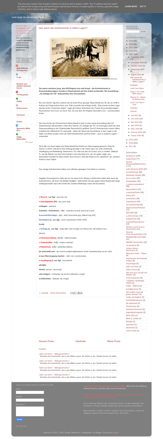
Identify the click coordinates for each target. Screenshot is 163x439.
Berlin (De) (130, 315)
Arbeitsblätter (131, 181)
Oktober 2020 (136, 66)
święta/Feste (131, 219)
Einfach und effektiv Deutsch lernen (24, 86)
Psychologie (131, 264)
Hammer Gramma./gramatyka (134, 233)
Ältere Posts (113, 341)
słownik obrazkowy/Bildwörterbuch (136, 164)
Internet (133, 111)
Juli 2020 (135, 115)
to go (19, 77)
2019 (131, 140)
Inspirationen (131, 202)
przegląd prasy (132, 289)
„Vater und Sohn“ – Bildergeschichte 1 (54, 361)
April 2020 (135, 125)
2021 (131, 51)
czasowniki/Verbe (133, 192)
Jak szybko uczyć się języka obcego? (134, 293)
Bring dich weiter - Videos (136, 253)
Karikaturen (130, 156)
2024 (131, 41)
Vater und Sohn (132, 267)
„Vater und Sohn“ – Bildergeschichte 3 (54, 375)
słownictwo (130, 328)
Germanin (21, 115)
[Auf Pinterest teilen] (81, 293)
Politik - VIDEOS (132, 286)
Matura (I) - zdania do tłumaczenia (137, 98)
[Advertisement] (79, 318)
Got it (143, 6)
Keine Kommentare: (58, 293)
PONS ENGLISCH (21, 138)
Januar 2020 (136, 135)
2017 (131, 146)
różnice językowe (133, 278)
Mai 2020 (135, 122)
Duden (19, 122)
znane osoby (131, 331)
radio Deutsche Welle (134, 169)
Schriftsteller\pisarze (134, 300)
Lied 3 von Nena (137, 88)
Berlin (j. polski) (132, 318)
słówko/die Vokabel (133, 175)
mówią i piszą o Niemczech (132, 249)
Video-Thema (131, 270)
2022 (131, 48)
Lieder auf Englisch (133, 297)
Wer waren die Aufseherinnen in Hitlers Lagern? (63, 28)
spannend (130, 325)
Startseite (80, 341)
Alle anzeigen (29, 142)
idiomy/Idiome (131, 189)
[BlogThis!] (74, 293)
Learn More (131, 6)
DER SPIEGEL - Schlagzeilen (23, 69)
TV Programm (22, 95)
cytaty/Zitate (131, 159)
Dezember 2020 (137, 57)
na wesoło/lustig (132, 205)
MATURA (129, 213)
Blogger (116, 433)
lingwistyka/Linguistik (134, 312)
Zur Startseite (21, 426)
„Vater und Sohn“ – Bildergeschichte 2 (54, 354)
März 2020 (135, 129)
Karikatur (42, 349)
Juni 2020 (135, 119)
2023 (131, 44)
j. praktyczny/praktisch (135, 184)
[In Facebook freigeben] (79, 293)
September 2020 (137, 69)
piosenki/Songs (132, 172)
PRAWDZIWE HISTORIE (136, 237)
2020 (131, 54)
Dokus (128, 195)
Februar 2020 (136, 132)
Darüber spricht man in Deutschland (135, 228)
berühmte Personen (134, 309)
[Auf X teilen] (76, 293)
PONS (19, 101)
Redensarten (22, 108)
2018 (131, 143)
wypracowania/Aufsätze (135, 208)
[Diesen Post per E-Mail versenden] (71, 293)
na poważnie (131, 245)
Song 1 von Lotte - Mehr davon (137, 93)
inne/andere (131, 198)
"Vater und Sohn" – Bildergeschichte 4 (54, 368)
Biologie (129, 321)
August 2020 (136, 75)
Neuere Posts (46, 341)
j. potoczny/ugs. (132, 216)
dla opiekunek (131, 303)
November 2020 (137, 63)
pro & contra (131, 178)
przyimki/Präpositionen (135, 222)
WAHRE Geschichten (134, 242)
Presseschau (131, 306)
